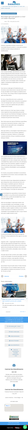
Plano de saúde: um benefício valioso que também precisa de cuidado (13, 300)
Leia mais (22, 311)
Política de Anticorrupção (14, 424)
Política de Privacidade (13, 422)
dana (5, 21)
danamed (8, 311)
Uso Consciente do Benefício (9, 13)
